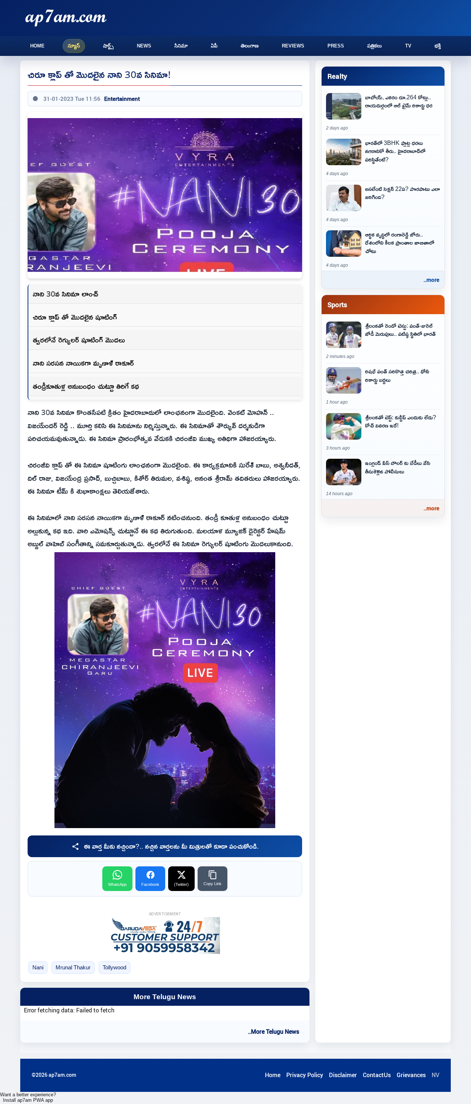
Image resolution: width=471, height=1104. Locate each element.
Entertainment (122, 98)
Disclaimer (343, 1075)
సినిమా (181, 46)
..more (431, 279)
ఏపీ (214, 46)
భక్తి (438, 46)
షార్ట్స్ (108, 46)
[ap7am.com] (65, 18)
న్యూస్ (74, 46)
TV (408, 46)
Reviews (293, 46)
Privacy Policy (304, 1075)
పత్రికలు (374, 46)
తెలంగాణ (250, 46)
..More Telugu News (273, 1031)
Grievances (411, 1075)
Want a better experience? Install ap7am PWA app (28, 1097)
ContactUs (377, 1075)
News (144, 46)
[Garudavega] (165, 935)
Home (37, 46)
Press (335, 46)
